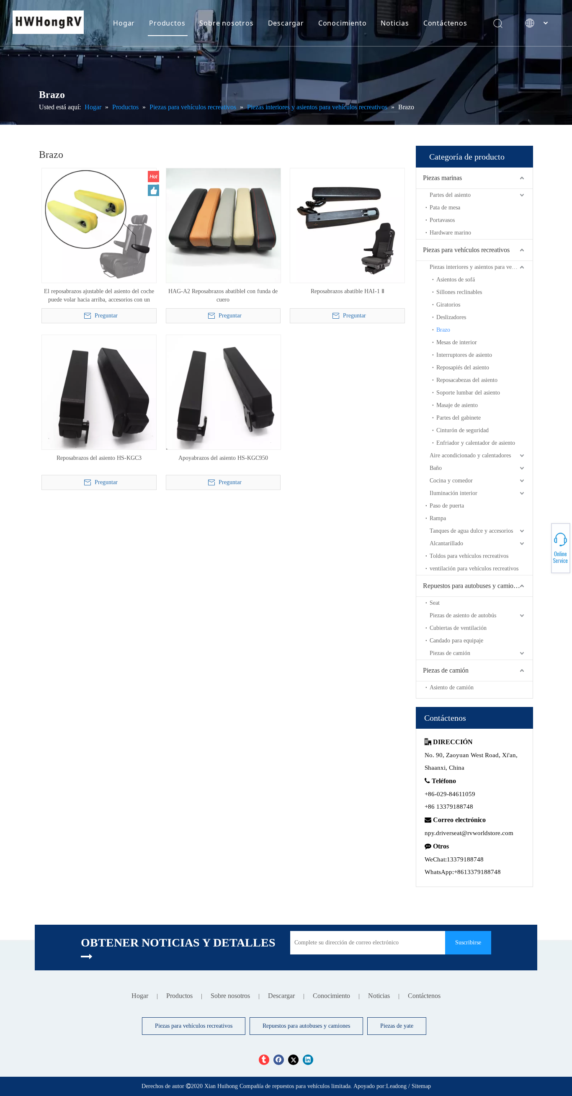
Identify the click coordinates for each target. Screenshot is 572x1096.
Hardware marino (450, 233)
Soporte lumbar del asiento (468, 392)
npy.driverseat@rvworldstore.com (469, 833)
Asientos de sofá (455, 279)
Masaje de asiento (457, 405)
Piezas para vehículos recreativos (466, 249)
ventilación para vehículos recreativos (474, 568)
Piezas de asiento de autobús (463, 615)
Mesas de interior (456, 342)
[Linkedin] (308, 1060)
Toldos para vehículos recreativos (469, 556)
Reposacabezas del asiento (466, 380)
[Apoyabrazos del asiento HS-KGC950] (223, 392)
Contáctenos (445, 23)
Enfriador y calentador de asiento (475, 443)
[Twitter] (293, 1060)
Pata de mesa (445, 207)
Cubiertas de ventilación (458, 628)
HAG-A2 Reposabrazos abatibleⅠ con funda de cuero (223, 295)
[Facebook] (278, 1060)
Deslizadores (451, 317)
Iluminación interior (453, 493)
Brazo (443, 330)
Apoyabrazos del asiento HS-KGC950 (223, 458)
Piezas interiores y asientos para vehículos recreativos (481, 267)
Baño (436, 468)
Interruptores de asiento (464, 355)
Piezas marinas (442, 177)
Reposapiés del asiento (462, 367)
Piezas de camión (450, 653)
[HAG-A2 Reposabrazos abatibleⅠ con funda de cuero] (223, 225)
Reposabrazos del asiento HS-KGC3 (99, 458)
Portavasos (442, 220)
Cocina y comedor (451, 480)
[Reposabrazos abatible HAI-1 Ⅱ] (347, 225)
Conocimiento (342, 23)
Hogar (124, 23)
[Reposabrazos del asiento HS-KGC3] (99, 392)
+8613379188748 (543, 551)
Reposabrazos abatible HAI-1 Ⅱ (347, 291)
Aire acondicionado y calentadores (470, 455)
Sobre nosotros (226, 23)
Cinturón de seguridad (462, 430)
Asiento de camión (452, 687)
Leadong (396, 1086)
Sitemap (421, 1086)
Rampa (438, 518)
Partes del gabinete (458, 418)
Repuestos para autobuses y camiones (472, 585)
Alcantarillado (446, 543)
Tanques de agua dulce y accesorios (471, 531)
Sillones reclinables (459, 292)
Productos (167, 23)
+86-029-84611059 (543, 544)
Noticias (395, 23)
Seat (435, 603)
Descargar (286, 23)
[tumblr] (264, 1060)
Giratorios (448, 305)
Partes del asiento (450, 195)
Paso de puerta (447, 506)
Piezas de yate (396, 1026)
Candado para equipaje (456, 640)
